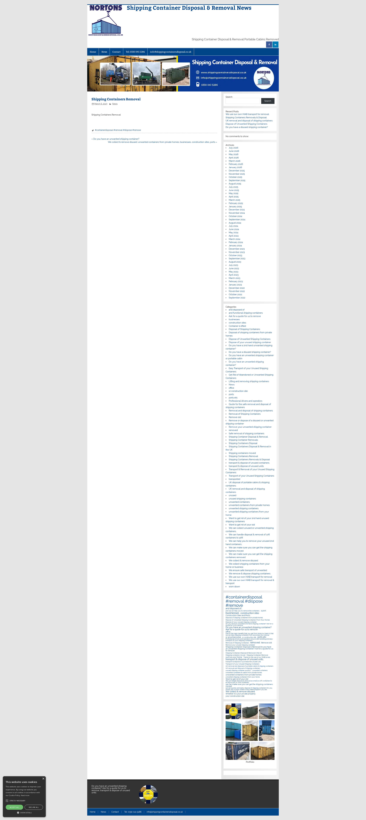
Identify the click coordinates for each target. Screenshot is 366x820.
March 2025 (234, 200)
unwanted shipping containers (243, 508)
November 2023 (237, 252)
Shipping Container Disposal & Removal (248, 437)
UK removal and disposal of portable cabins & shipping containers (249, 666)
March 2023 (234, 278)
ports (231, 394)
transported (234, 479)
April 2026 (234, 157)
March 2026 (234, 161)
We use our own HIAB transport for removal (247, 114)
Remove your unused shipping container (240, 645)
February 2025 (236, 203)
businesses (234, 319)
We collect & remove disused (243, 560)
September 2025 (237, 180)
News (104, 51)
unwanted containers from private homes (249, 505)
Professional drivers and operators (245, 401)
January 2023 (235, 284)
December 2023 (237, 249)
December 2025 (237, 170)
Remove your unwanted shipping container (250, 427)
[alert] (24, 796)
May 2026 (233, 154)
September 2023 (237, 258)
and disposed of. (234, 608)
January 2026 (235, 167)
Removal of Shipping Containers (244, 414)
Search (229, 97)
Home (93, 51)
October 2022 (235, 294)
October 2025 (235, 177)
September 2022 (237, 297)
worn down (234, 586)
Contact (116, 51)
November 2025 (237, 174)
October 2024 (235, 216)
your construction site (235, 696)
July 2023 (233, 265)
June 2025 (234, 190)
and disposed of (236, 309)
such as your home (234, 657)
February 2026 (236, 164)
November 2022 (237, 291)
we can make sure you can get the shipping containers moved (249, 685)
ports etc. (233, 397)
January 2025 (235, 206)
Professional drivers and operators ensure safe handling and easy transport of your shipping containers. (249, 639)
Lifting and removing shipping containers (249, 381)
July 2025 (233, 187)
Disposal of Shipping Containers (244, 329)
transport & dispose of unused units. (245, 659)
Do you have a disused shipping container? (247, 127)
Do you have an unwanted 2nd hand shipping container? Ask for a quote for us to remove (249, 624)
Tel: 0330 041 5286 (135, 51)
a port (263, 611)
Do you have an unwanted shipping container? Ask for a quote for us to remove (248, 628)
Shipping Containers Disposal (243, 443)
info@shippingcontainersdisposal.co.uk (170, 51)
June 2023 (234, 268)
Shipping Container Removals (243, 440)
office (231, 388)
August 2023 (235, 262)
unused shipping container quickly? (238, 670)
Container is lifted (237, 326)
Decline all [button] (34, 807)
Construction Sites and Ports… (238, 615)
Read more (25, 795)
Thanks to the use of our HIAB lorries (256, 657)
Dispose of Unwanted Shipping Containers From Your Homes (248, 620)
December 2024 (237, 209)
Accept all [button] (14, 807)
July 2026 (233, 148)
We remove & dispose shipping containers (249, 573)
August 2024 (235, 223)
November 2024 (237, 213)
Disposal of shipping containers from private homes (244, 617)
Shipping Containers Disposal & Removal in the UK (244, 653)
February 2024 (236, 242)
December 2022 (237, 288)
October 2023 (235, 255)
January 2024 (235, 245)
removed (233, 430)
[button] (24, 812)
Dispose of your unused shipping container (250, 342)
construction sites (237, 322)
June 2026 (234, 151)
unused (232, 495)
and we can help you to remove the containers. (243, 611)
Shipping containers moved (242, 453)
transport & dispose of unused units (246, 466)
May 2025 (233, 193)
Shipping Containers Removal (243, 456)
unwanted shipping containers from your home (243, 677)
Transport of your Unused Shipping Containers (251, 476)
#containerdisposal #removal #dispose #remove (118, 130)
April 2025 (233, 196)
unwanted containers (239, 502)
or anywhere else (233, 637)
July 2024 (233, 226)
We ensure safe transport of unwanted (248, 570)
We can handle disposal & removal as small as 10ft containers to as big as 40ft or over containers (249, 681)
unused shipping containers (242, 498)
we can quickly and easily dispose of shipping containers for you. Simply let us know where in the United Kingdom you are (249, 688)
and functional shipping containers (246, 313)
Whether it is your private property (240, 694)
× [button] (43, 779)
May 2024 (233, 232)
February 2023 (236, 281)
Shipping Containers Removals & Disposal (246, 117)
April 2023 (233, 275)
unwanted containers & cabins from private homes (244, 672)
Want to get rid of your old (242, 524)
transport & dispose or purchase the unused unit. (243, 661)
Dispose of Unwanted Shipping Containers (246, 124)
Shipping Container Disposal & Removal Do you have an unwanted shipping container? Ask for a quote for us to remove (249, 648)
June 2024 (234, 229)
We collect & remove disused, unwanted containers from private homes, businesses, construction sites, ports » (162, 142)
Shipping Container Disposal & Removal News (189, 7)
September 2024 (237, 219)
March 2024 (234, 239)
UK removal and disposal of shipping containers (249, 120)
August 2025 (235, 183)
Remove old (235, 417)
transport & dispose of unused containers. (249, 463)
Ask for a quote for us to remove (245, 316)
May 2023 (233, 271)
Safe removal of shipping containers (246, 433)
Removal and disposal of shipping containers (251, 410)
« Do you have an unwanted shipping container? (115, 139)
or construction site (238, 391)
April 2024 (233, 236)
